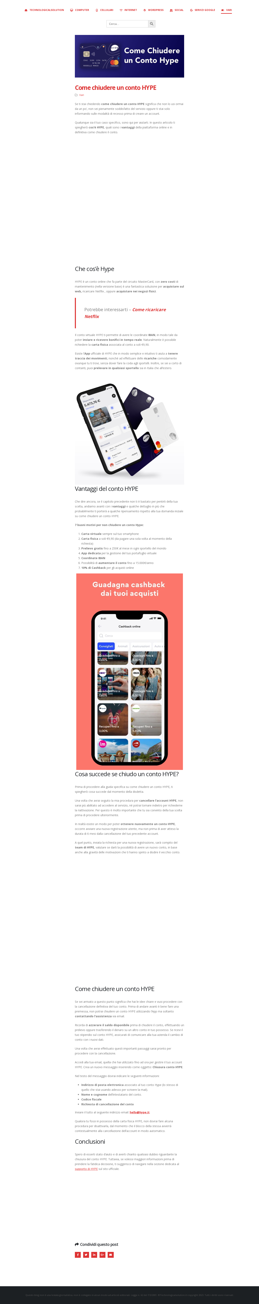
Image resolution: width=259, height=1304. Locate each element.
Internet (130, 10)
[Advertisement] (129, 199)
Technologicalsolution (47, 10)
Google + (102, 1255)
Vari (229, 10)
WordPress (155, 10)
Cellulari (106, 10)
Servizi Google (205, 10)
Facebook (78, 1255)
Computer (82, 10)
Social (179, 10)
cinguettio (86, 1255)
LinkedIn (94, 1255)
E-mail (111, 1255)
